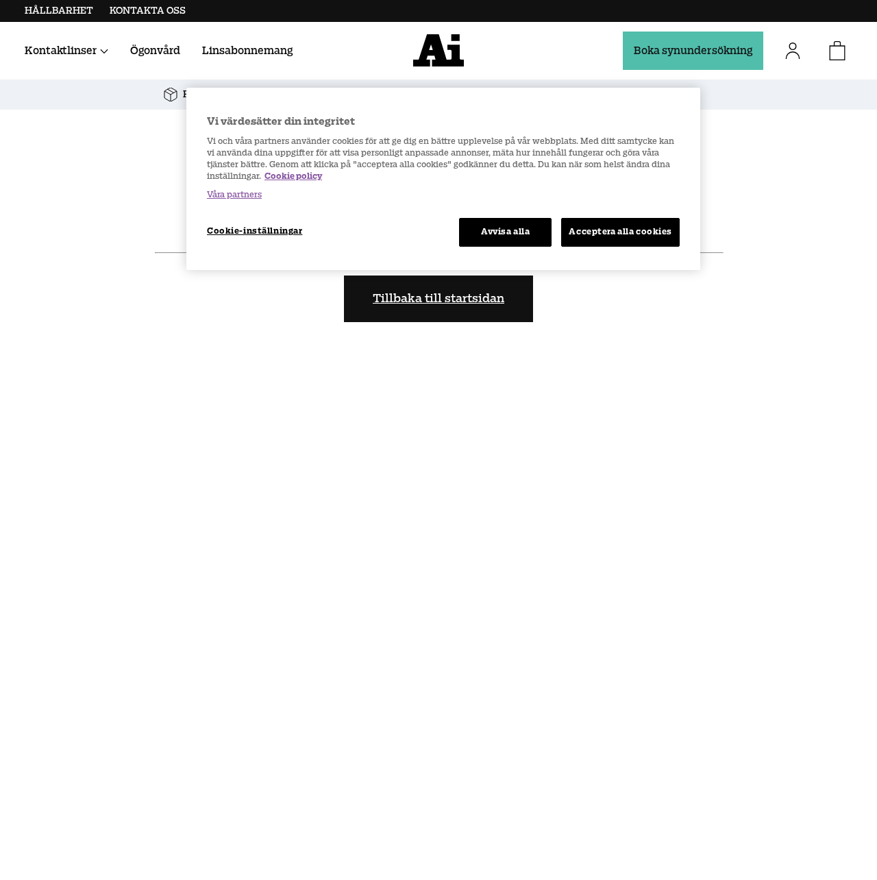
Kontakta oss (148, 10)
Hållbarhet (59, 10)
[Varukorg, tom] (837, 51)
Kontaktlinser (61, 50)
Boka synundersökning (693, 50)
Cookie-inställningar (254, 231)
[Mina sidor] (798, 51)
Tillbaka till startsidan (438, 298)
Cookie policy (293, 176)
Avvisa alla (505, 231)
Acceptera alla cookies (620, 231)
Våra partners (234, 194)
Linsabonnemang (247, 50)
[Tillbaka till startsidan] (438, 50)
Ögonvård (155, 50)
